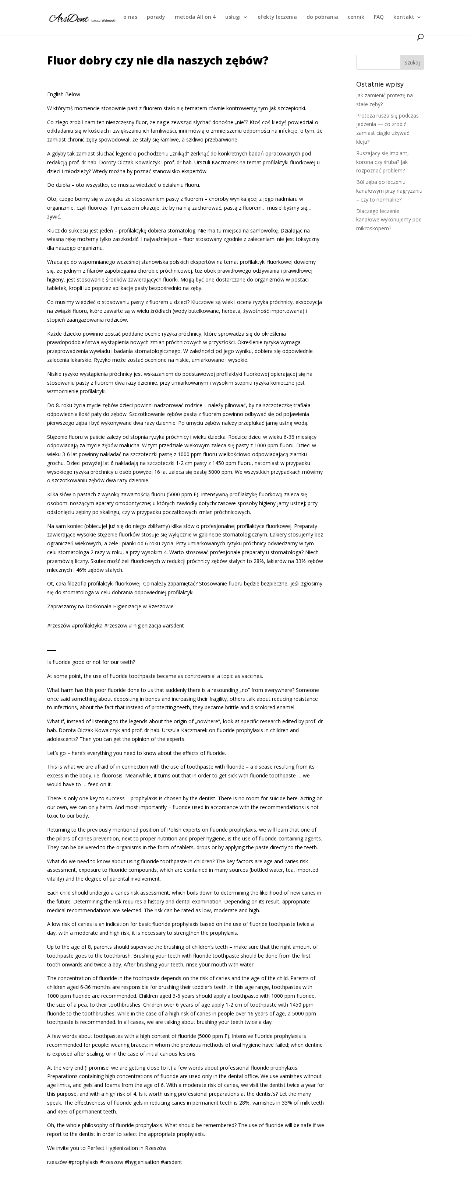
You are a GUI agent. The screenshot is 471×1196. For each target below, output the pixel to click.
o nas (130, 17)
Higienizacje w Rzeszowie (143, 606)
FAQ (379, 17)
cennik (356, 17)
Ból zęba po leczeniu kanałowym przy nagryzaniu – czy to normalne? (389, 190)
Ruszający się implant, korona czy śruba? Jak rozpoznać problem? (382, 162)
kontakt (403, 17)
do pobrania (322, 17)
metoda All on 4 (195, 17)
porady (156, 17)
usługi (233, 17)
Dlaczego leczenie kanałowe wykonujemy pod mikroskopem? (389, 219)
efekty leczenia (277, 17)
